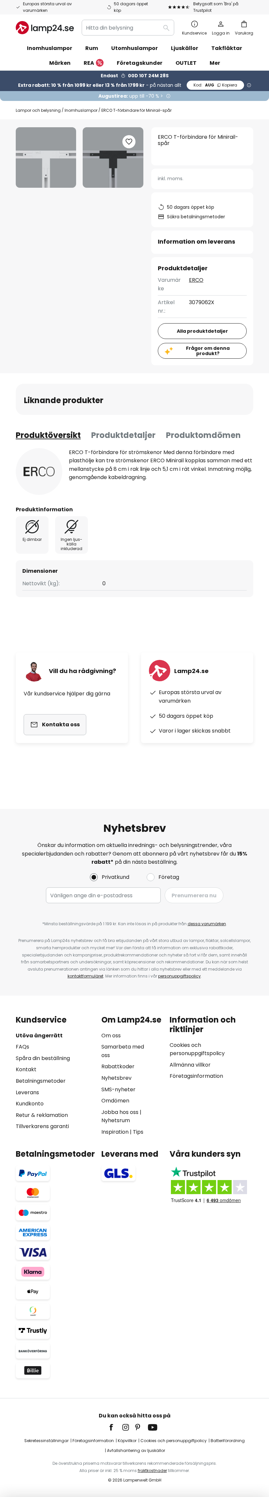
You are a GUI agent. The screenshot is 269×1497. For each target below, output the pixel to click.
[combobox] (128, 27)
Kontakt (26, 1069)
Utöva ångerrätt (39, 1035)
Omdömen (115, 1100)
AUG (215, 85)
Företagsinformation (196, 1076)
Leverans (27, 1092)
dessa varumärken (207, 924)
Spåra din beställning (43, 1058)
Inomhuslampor (81, 110)
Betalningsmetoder (41, 1081)
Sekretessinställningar (46, 1440)
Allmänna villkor (190, 1065)
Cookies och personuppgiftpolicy (173, 1440)
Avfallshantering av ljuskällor (136, 1450)
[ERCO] (39, 471)
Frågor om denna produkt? (208, 351)
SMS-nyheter (118, 1089)
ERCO (196, 280)
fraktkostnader (152, 1470)
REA (89, 63)
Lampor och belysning (38, 110)
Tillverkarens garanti (42, 1126)
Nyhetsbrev (116, 1078)
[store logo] (45, 27)
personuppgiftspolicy (179, 976)
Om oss (111, 1035)
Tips (138, 1132)
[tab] (48, 435)
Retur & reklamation (42, 1115)
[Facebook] (115, 1427)
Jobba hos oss (119, 1112)
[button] (128, 141)
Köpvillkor (127, 1440)
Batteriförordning (228, 1440)
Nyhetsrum (115, 1120)
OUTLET (186, 63)
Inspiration (115, 1132)
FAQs (22, 1046)
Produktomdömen (203, 435)
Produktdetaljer (123, 435)
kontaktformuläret (85, 976)
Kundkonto (30, 1103)
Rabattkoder (117, 1066)
